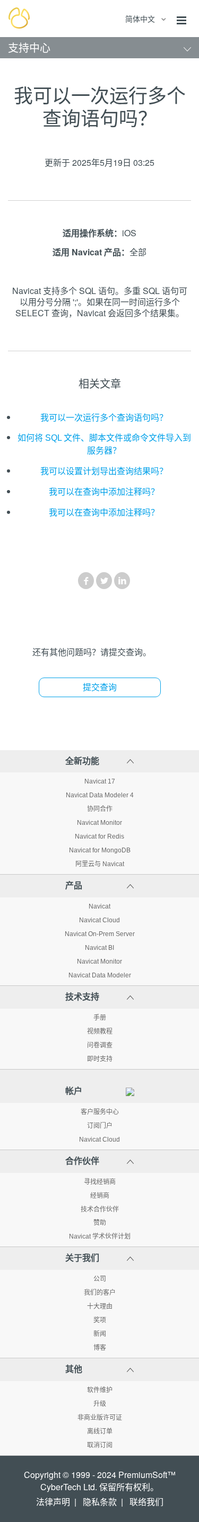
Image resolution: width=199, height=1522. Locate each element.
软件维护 (100, 1390)
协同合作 (100, 809)
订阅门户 (100, 1125)
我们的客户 (100, 1292)
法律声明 (53, 1502)
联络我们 (146, 1502)
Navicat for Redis (99, 836)
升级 (99, 1404)
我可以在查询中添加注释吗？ (104, 491)
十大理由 (100, 1306)
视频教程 (100, 1031)
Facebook (86, 580)
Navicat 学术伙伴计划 (100, 1236)
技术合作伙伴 (100, 1209)
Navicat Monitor (99, 822)
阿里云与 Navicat (99, 864)
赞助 (99, 1222)
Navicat (99, 906)
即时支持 (100, 1059)
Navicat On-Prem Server (100, 934)
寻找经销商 (100, 1182)
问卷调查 (100, 1045)
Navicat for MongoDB (100, 850)
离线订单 (100, 1431)
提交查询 (100, 687)
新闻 (99, 1334)
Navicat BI (99, 947)
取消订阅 (100, 1445)
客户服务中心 (100, 1112)
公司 (99, 1279)
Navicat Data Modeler (99, 975)
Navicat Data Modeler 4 (100, 795)
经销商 (99, 1195)
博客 (99, 1347)
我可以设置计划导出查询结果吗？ (104, 471)
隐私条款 (100, 1502)
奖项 (99, 1320)
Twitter (104, 580)
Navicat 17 (99, 781)
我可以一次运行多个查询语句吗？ (104, 417)
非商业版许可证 (99, 1417)
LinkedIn (122, 580)
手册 (99, 1017)
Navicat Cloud (99, 920)
